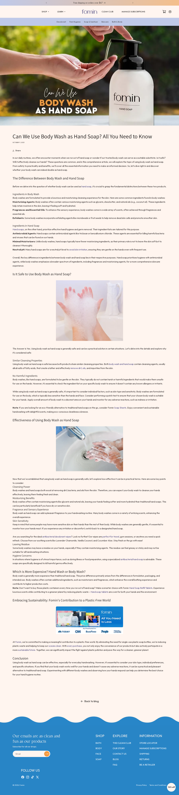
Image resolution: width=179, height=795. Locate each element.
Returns (144, 759)
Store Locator (148, 743)
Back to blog (91, 701)
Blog (116, 759)
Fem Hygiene (75, 22)
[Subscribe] (47, 754)
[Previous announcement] (46, 2)
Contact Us (119, 753)
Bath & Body (117, 22)
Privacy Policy (141, 785)
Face (98, 753)
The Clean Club (122, 743)
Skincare (105, 22)
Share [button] (18, 150)
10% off (171, 787)
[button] (45, 12)
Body (99, 748)
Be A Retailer (147, 764)
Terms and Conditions (157, 785)
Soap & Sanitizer (91, 22)
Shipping (144, 753)
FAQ (115, 764)
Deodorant (61, 22)
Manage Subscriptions (152, 748)
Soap (99, 759)
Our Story (119, 748)
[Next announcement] (133, 2)
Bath (98, 743)
